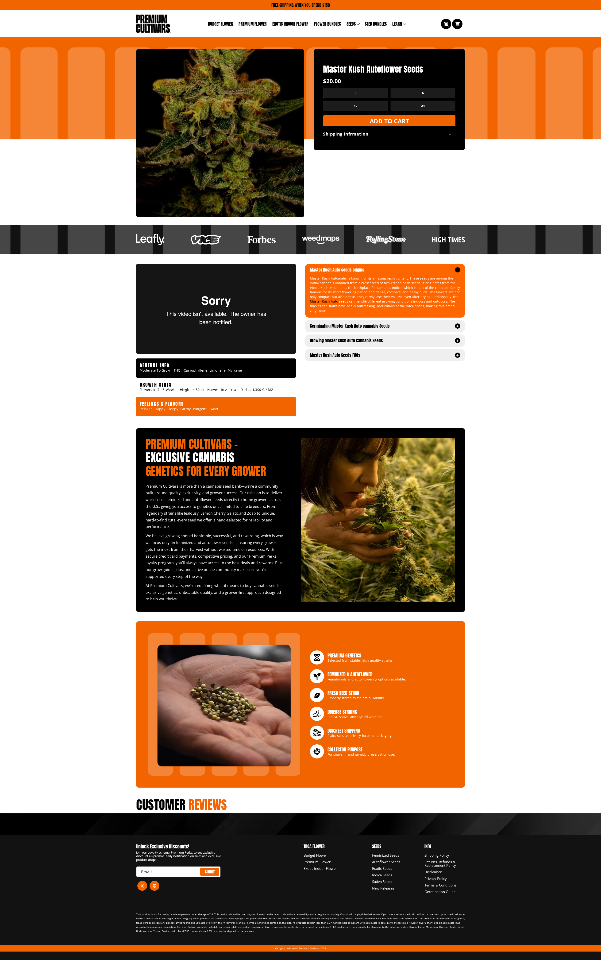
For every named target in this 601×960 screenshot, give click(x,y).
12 (356, 106)
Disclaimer (433, 872)
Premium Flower (317, 861)
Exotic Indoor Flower (320, 868)
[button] (353, 23)
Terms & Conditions (440, 885)
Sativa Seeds (382, 881)
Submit (210, 871)
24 (423, 106)
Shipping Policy (436, 855)
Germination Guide (439, 891)
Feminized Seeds (385, 855)
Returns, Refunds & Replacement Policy (440, 863)
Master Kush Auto (324, 301)
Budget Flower (315, 855)
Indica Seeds (382, 875)
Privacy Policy (435, 878)
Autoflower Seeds (386, 861)
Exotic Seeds (382, 868)
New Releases (383, 888)
